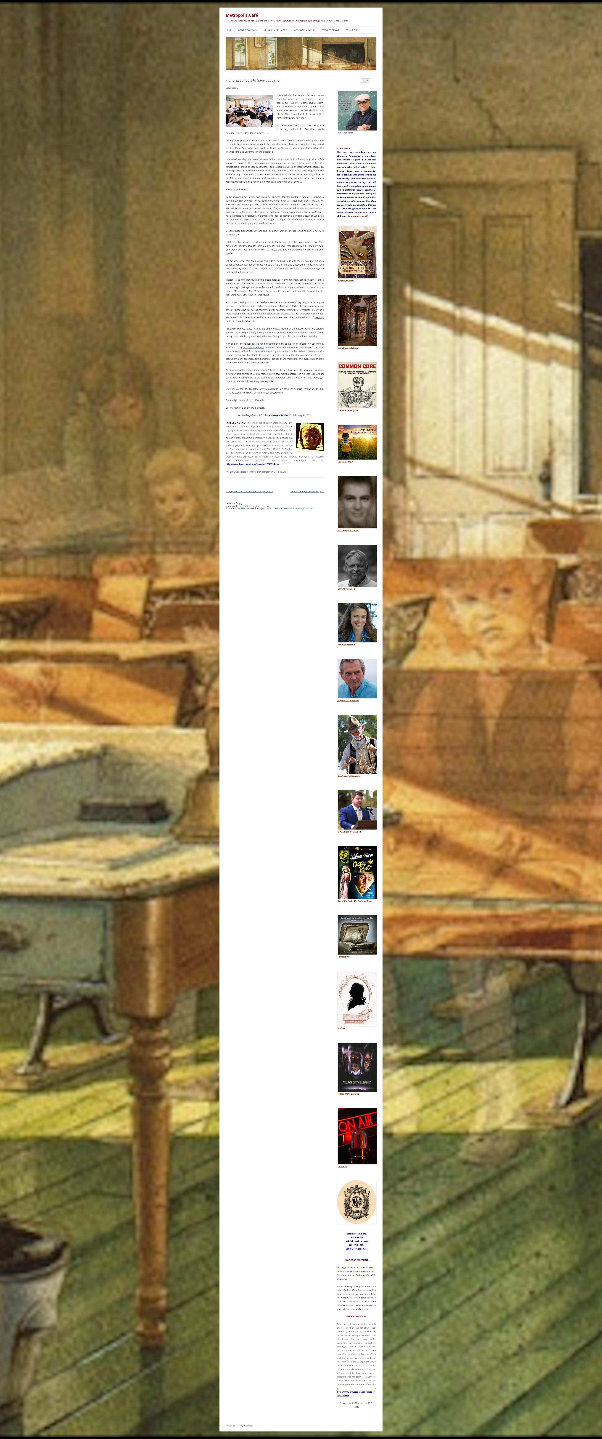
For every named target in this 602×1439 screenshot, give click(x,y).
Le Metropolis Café (247, 30)
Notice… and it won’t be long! (307, 491)
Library (304, 30)
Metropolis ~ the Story (275, 30)
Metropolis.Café (242, 15)
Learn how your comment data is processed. (290, 508)
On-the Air (351, 30)
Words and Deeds (330, 30)
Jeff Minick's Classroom (259, 471)
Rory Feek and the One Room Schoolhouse (249, 491)
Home (228, 30)
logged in (244, 506)
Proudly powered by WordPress (239, 1425)
